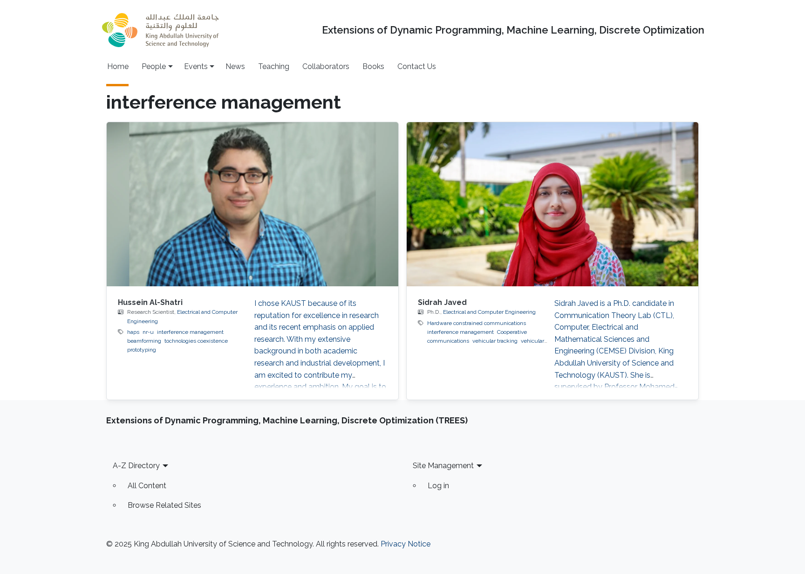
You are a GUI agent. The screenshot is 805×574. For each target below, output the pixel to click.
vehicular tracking (495, 341)
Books (373, 66)
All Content (147, 485)
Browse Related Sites (164, 505)
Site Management (443, 465)
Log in (438, 485)
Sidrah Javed (442, 302)
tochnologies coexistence (196, 341)
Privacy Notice (405, 543)
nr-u (148, 332)
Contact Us (416, 66)
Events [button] (196, 66)
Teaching (273, 66)
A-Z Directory (136, 465)
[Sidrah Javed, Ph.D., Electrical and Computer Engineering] (552, 204)
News (235, 66)
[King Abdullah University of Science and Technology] (160, 30)
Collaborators (325, 66)
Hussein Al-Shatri (150, 302)
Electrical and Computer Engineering (489, 312)
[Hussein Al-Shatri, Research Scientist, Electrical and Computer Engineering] (252, 204)
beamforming (144, 341)
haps (133, 332)
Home (118, 66)
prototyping (141, 349)
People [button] (154, 66)
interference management (190, 332)
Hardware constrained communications (476, 323)
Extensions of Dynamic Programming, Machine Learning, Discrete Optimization (513, 30)
